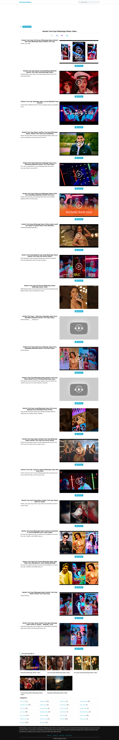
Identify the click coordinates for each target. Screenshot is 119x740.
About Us (49, 735)
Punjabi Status (83, 715)
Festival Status (63, 704)
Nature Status (43, 715)
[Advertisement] (59, 14)
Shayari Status (83, 718)
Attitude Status (43, 701)
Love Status (22, 711)
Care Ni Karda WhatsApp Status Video (58, 672)
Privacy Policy (68, 735)
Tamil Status (42, 722)
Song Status (22, 722)
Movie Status (23, 715)
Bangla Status (63, 701)
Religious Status (23, 718)
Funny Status (83, 704)
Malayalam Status (44, 711)
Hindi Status (22, 708)
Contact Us (55, 735)
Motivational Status (84, 711)
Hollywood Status (44, 708)
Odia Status (62, 715)
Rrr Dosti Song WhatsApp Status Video (86, 672)
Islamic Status (63, 708)
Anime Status (23, 701)
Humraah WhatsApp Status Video (30, 672)
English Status (43, 704)
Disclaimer (61, 735)
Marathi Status (63, 711)
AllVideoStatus (26, 2)
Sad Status (62, 718)
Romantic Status (43, 718)
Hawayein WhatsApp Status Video (57, 693)
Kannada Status (83, 708)
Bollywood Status (27, 26)
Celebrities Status (24, 704)
